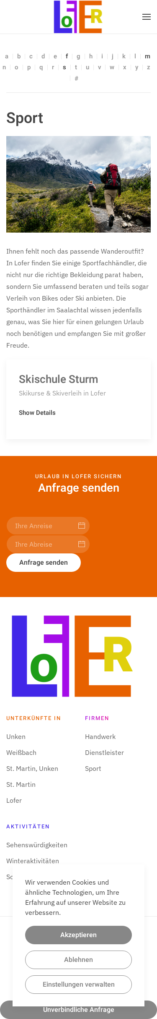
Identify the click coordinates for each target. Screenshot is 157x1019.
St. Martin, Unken (32, 768)
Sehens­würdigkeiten (36, 845)
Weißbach (21, 752)
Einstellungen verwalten (79, 985)
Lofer (14, 800)
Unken (16, 736)
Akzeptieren (78, 935)
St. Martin (21, 784)
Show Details (37, 412)
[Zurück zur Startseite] (78, 17)
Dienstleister (104, 752)
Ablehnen (78, 960)
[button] (146, 17)
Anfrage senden (43, 563)
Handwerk (100, 736)
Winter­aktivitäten (32, 861)
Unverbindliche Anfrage (78, 1010)
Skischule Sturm (58, 380)
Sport (93, 768)
